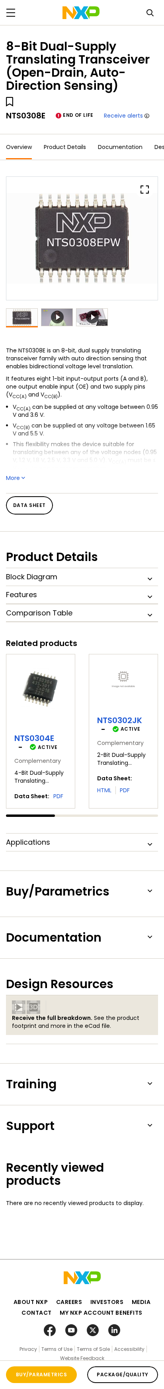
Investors (107, 1302)
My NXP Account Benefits (101, 1313)
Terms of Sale (93, 1349)
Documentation (120, 147)
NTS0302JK (119, 720)
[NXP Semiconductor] (81, 12)
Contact (36, 1313)
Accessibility (129, 1349)
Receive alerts (123, 116)
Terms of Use (56, 1349)
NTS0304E (34, 738)
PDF (58, 796)
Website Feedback (82, 1358)
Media (141, 1302)
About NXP (31, 1302)
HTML (104, 790)
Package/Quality (122, 1374)
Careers (69, 1302)
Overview (19, 147)
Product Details (65, 147)
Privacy (28, 1349)
